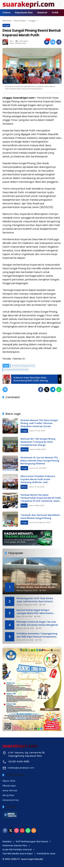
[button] (60, 4)
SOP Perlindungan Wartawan (32, 841)
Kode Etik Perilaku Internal (17, 849)
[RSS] (33, 830)
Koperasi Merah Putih (17, 369)
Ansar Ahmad (9, 790)
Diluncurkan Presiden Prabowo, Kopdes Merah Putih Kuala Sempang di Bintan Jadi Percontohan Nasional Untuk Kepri (40, 481)
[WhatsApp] (59, 389)
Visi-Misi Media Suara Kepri (17, 853)
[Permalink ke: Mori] (6, 42)
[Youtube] (22, 830)
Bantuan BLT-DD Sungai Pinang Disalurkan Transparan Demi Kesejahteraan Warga (38, 441)
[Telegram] (52, 389)
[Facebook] (40, 389)
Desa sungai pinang (24, 365)
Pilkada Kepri (9, 785)
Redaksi (6, 841)
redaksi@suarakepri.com (21, 767)
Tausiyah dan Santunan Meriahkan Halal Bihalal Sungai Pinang (40, 516)
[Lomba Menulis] (32, 689)
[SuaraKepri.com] (28, 4)
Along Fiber (8, 795)
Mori (11, 41)
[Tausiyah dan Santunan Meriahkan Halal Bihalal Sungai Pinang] (10, 519)
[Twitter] (46, 389)
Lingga (6, 25)
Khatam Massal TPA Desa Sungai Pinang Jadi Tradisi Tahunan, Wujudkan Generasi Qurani (39, 423)
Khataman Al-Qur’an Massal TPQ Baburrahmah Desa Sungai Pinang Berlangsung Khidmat (40, 460)
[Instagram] (16, 830)
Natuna (24, 449)
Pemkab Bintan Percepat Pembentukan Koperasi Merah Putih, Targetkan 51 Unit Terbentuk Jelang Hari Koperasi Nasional (41, 499)
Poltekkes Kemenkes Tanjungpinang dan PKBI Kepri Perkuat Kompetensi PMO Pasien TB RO (36, 635)
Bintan (24, 487)
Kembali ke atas (46, 853)
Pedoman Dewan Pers (14, 845)
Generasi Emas (10, 800)
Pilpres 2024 (8, 780)
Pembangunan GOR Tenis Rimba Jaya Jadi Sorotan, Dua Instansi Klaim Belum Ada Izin (34, 600)
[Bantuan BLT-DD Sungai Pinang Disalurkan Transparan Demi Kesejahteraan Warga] (10, 444)
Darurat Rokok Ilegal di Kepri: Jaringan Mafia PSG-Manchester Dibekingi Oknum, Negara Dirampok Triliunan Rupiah (36, 612)
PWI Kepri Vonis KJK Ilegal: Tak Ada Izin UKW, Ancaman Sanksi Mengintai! (37, 623)
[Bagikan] (59, 42)
